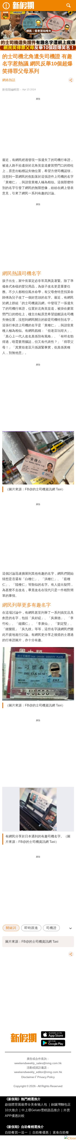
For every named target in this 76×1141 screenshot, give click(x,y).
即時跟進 (31, 928)
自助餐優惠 (40, 1132)
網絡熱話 (8, 80)
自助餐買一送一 (16, 1132)
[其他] (71, 82)
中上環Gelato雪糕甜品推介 (40, 1110)
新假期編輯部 (10, 89)
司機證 (51, 928)
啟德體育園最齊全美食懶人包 (26, 1104)
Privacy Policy (46, 1077)
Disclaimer (28, 1077)
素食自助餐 (61, 1132)
